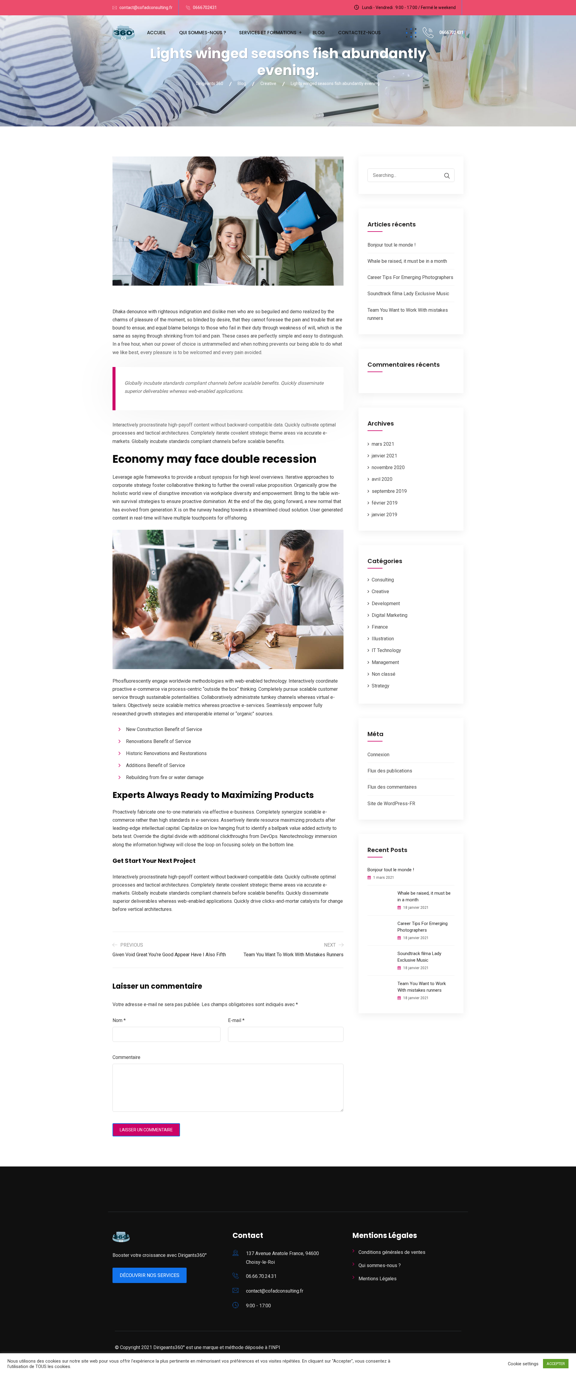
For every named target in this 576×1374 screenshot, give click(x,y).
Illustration (383, 639)
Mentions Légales (377, 1278)
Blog (319, 32)
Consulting (383, 580)
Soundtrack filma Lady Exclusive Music (408, 293)
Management (385, 662)
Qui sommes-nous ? (202, 32)
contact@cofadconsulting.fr (145, 7)
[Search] (444, 175)
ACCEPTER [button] (556, 1363)
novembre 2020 (388, 467)
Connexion (378, 754)
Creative (380, 591)
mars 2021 (383, 444)
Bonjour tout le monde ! (392, 245)
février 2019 (385, 503)
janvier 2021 (384, 456)
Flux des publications (390, 771)
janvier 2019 (384, 514)
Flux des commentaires (392, 787)
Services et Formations (267, 32)
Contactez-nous (359, 32)
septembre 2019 (389, 491)
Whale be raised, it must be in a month (407, 261)
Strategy (380, 686)
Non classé (383, 674)
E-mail (236, 1020)
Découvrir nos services (149, 1275)
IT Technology (386, 650)
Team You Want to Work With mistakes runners (422, 987)
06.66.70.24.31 (261, 1276)
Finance (380, 627)
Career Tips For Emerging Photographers (410, 277)
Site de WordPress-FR (391, 803)
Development (386, 603)
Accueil (156, 32)
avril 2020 (382, 479)
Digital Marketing (389, 615)
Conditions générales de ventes (391, 1252)
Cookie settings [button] (523, 1363)
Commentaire (126, 1057)
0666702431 (205, 7)
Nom (119, 1020)
